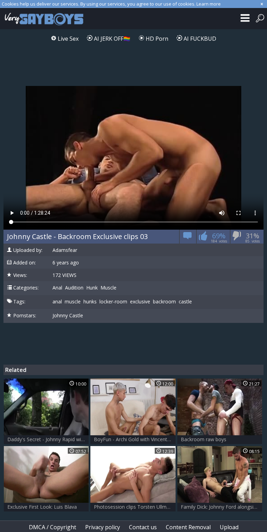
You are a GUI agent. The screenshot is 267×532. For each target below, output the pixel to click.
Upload (229, 527)
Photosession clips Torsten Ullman (133, 506)
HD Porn (156, 38)
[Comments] (187, 238)
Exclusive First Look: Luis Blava (42, 506)
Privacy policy (102, 527)
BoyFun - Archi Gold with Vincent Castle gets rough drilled (134, 439)
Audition (74, 287)
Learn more (208, 4)
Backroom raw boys (203, 439)
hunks (90, 301)
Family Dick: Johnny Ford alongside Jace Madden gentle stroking (221, 506)
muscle (73, 301)
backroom (164, 301)
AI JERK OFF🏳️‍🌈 (111, 38)
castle (185, 301)
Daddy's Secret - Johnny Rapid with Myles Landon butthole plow (48, 439)
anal (57, 301)
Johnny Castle (67, 315)
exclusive (140, 301)
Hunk (92, 287)
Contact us (143, 527)
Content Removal (188, 527)
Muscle (108, 287)
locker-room (113, 301)
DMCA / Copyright (52, 527)
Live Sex (67, 38)
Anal (57, 287)
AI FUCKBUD (199, 38)
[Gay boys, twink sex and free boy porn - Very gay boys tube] (46, 18)
